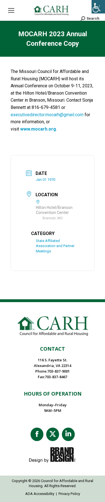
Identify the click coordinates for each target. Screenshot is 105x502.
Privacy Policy (69, 494)
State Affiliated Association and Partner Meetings (55, 246)
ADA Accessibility (39, 494)
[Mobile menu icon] (11, 10)
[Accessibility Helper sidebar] (98, 6)
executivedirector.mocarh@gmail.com (47, 114)
